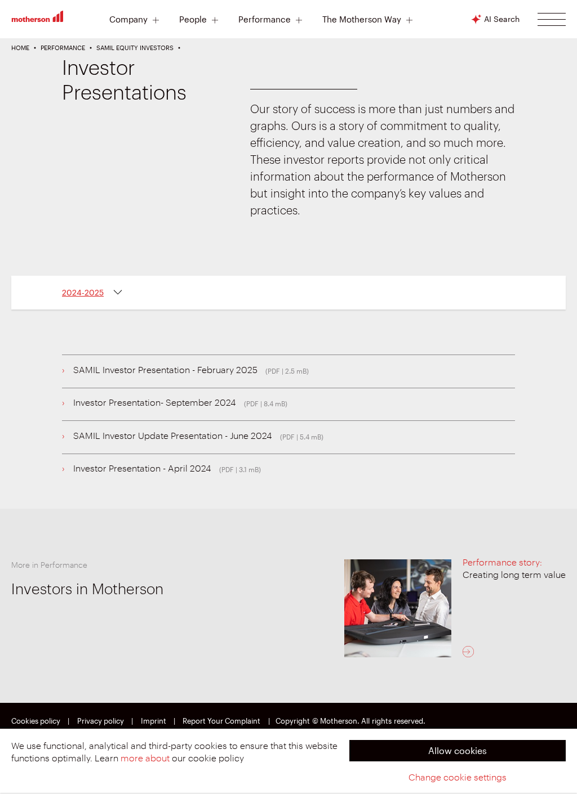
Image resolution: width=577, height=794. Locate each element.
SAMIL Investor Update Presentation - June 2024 (172, 436)
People (193, 19)
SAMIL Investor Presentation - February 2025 (165, 370)
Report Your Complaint (221, 721)
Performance (264, 19)
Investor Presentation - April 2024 (142, 468)
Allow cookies (457, 750)
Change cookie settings (458, 777)
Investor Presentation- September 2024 (154, 402)
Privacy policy (100, 721)
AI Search (502, 19)
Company (128, 19)
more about (145, 758)
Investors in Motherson (87, 589)
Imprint (153, 721)
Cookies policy (35, 721)
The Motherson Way (361, 19)
